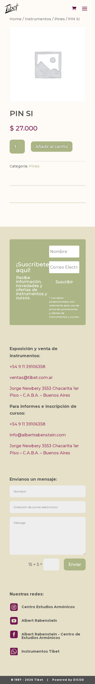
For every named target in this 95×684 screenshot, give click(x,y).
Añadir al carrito (51, 146)
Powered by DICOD (68, 679)
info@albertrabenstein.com (38, 435)
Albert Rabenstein (39, 620)
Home (16, 19)
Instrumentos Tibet (41, 651)
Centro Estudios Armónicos (48, 607)
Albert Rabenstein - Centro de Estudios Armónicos (51, 636)
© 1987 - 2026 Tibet (27, 679)
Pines (59, 19)
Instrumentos (38, 19)
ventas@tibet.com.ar (31, 377)
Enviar (74, 564)
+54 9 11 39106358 (27, 366)
